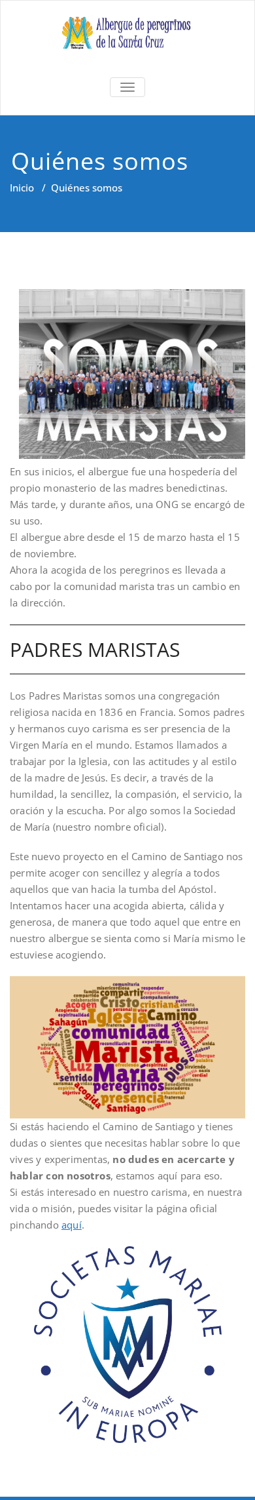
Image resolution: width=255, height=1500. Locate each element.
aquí (71, 1224)
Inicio (22, 187)
